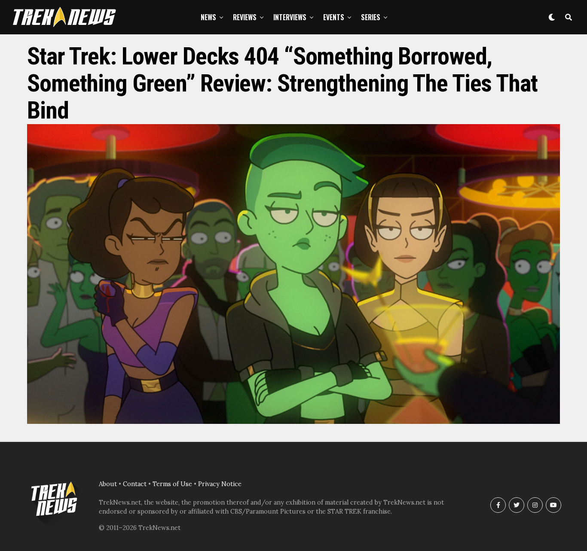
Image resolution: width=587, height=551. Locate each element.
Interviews (289, 17)
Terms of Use (172, 484)
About (108, 484)
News (208, 17)
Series (370, 17)
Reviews (245, 17)
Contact (135, 484)
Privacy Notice (220, 484)
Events (333, 17)
